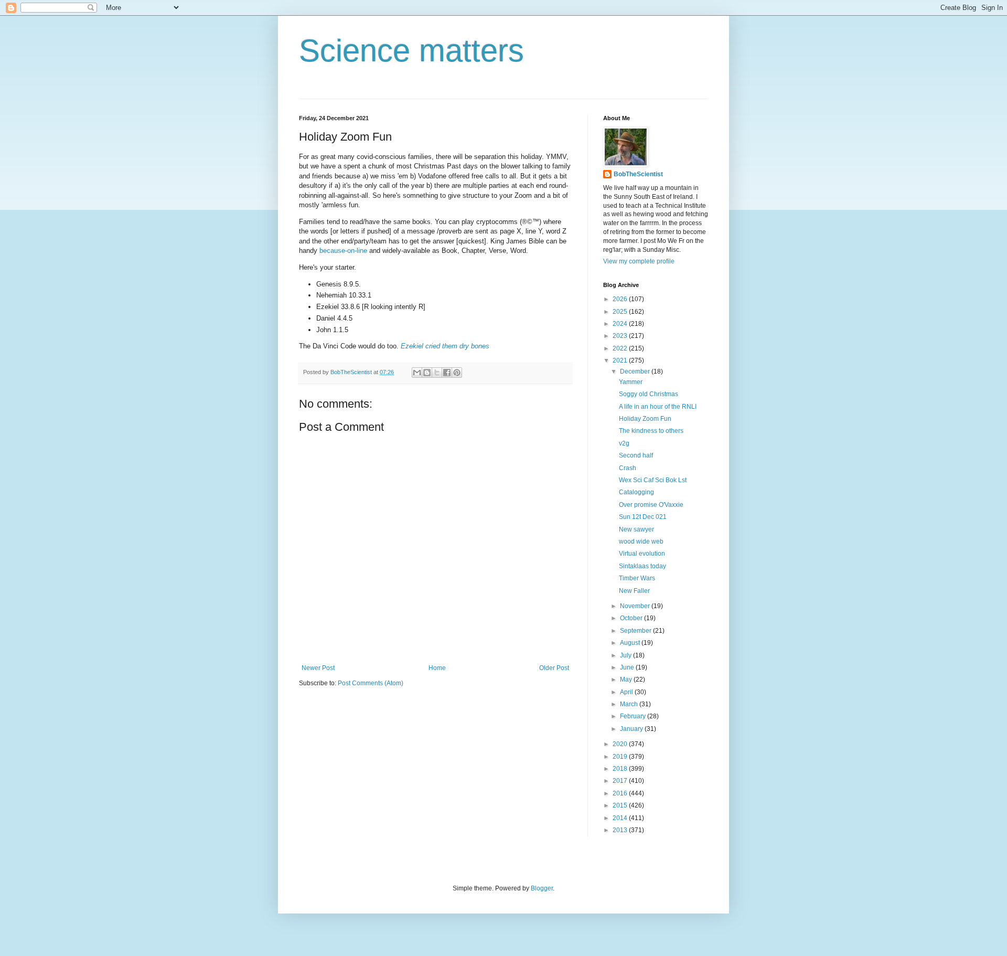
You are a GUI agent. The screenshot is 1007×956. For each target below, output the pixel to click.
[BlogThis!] (427, 372)
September (636, 630)
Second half (636, 455)
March (629, 704)
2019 (621, 756)
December (635, 371)
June (628, 667)
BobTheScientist (638, 174)
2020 (621, 744)
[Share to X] (437, 372)
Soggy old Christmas (648, 394)
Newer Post (318, 668)
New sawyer (636, 529)
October (632, 618)
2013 (621, 830)
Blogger (542, 888)
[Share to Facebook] (447, 372)
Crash (627, 468)
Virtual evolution (642, 553)
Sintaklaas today (642, 566)
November (635, 606)
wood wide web (641, 541)
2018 (621, 768)
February (633, 716)
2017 (621, 780)
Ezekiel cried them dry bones (445, 346)
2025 (621, 311)
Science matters (411, 50)
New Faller (634, 590)
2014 (621, 818)
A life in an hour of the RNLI (658, 406)
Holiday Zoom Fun (645, 418)
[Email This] (417, 372)
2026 (621, 299)
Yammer (630, 382)
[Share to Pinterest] (457, 372)
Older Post (554, 668)
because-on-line (343, 250)
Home (437, 668)
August (630, 642)
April (627, 692)
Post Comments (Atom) (370, 683)
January (632, 728)
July (626, 655)
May (627, 679)
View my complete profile (638, 261)
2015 (621, 805)
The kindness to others (651, 430)
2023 (621, 335)
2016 (621, 793)
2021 (621, 360)
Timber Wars (637, 578)
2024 (621, 323)
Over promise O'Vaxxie (651, 504)
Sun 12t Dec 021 (643, 517)
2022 (621, 348)
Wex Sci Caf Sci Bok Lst (653, 480)
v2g (624, 443)
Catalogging (636, 492)
